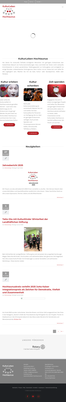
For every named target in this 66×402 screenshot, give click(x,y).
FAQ (24, 387)
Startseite (14, 387)
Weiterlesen (60, 197)
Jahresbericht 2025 (12, 165)
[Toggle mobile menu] (63, 7)
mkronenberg (7, 168)
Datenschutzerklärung (51, 387)
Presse (20, 387)
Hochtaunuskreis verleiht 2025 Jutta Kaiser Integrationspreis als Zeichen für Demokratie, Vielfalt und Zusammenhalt (31, 289)
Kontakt (35, 387)
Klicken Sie (17, 319)
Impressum (41, 387)
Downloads (29, 387)
